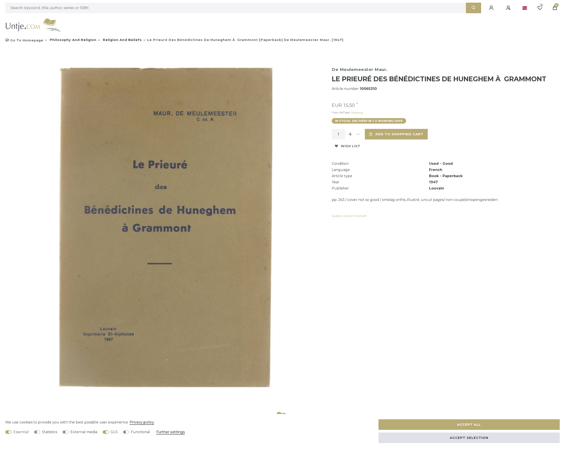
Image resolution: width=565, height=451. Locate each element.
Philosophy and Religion (72, 40)
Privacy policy (142, 422)
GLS (114, 432)
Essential (21, 432)
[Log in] (492, 8)
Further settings (170, 432)
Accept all (469, 425)
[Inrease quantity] (350, 134)
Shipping (356, 112)
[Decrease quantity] (358, 134)
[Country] (524, 8)
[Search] (473, 8)
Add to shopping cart (399, 134)
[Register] (509, 8)
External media (83, 432)
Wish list (350, 146)
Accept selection (469, 438)
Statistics (49, 432)
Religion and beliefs (122, 40)
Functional (140, 432)
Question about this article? (349, 215)
